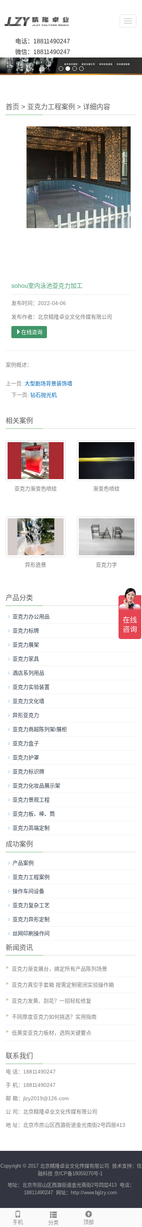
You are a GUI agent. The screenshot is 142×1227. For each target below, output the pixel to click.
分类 (53, 1222)
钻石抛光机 (43, 395)
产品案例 (23, 863)
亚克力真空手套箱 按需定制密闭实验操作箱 (63, 985)
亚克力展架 (25, 645)
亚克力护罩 (25, 757)
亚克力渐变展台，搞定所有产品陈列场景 (59, 969)
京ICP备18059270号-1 (78, 1173)
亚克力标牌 (25, 631)
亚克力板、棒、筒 (33, 814)
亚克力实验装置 (31, 687)
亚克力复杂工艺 (31, 905)
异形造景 (35, 565)
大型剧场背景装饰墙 (48, 383)
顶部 (88, 1222)
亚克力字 (106, 565)
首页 (12, 107)
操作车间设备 (28, 891)
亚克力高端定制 (31, 828)
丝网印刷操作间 (31, 933)
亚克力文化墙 (28, 701)
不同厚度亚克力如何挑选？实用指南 (54, 1017)
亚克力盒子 (25, 743)
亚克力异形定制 (31, 919)
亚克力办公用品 (31, 617)
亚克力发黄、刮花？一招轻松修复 (51, 1001)
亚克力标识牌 (28, 771)
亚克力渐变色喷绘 (35, 489)
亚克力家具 (25, 659)
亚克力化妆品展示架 (36, 786)
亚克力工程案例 (51, 107)
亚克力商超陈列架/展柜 (39, 729)
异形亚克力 (25, 715)
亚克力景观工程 (31, 800)
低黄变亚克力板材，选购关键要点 (51, 1033)
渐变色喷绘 (106, 489)
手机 (17, 1222)
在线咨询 (31, 332)
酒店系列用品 (28, 673)
